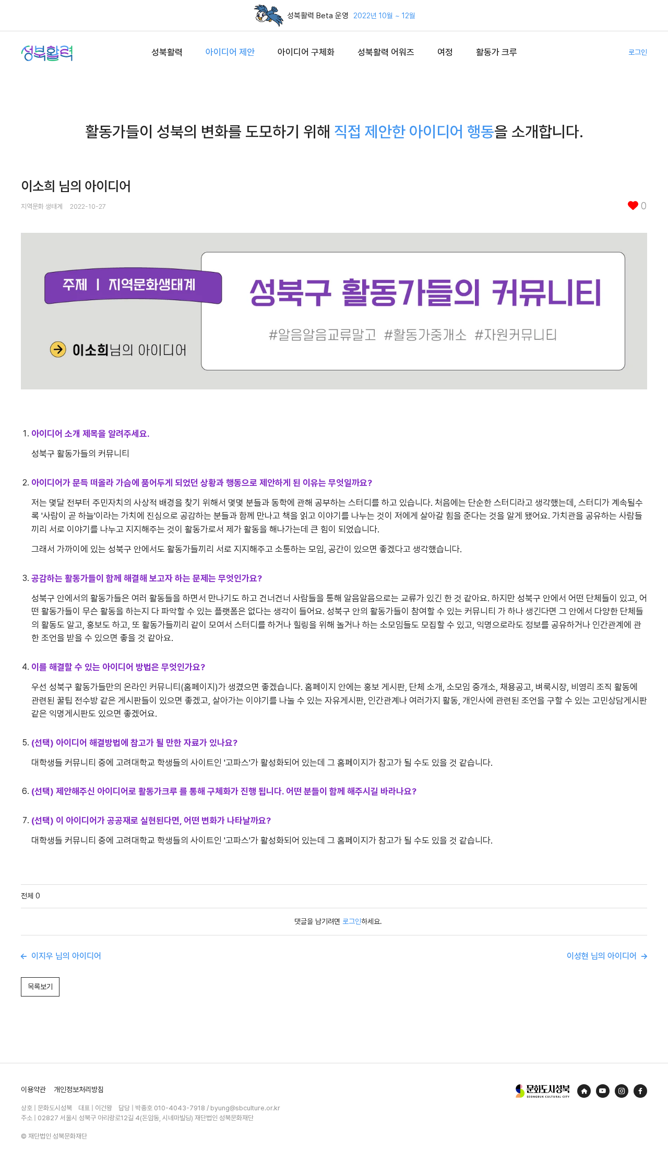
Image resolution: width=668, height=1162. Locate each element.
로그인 (637, 52)
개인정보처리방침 (79, 1089)
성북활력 (167, 52)
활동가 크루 (496, 52)
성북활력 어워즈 (385, 52)
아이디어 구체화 (306, 52)
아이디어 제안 (230, 52)
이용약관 (33, 1089)
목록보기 (40, 986)
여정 (445, 52)
